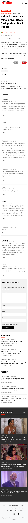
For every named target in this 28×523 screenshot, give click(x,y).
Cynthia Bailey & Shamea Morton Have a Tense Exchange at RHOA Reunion (13, 399)
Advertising (13, 508)
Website (4, 318)
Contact (21, 508)
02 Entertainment (5, 349)
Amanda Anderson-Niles (6, 13)
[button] (26, 2)
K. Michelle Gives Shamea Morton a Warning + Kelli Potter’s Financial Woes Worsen (13, 379)
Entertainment (6, 10)
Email (3, 311)
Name (4, 305)
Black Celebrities (13, 505)
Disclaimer (9, 510)
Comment (4, 292)
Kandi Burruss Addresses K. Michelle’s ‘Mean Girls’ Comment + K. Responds (12, 389)
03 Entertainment (5, 359)
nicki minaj (4, 71)
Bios (6, 508)
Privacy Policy (19, 510)
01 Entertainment (5, 339)
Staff (22, 505)
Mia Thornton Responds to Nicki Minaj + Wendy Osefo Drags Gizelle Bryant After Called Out (13, 465)
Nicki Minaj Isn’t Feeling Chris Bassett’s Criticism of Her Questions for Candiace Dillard (14, 492)
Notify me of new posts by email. (10, 324)
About (4, 505)
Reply (3, 115)
